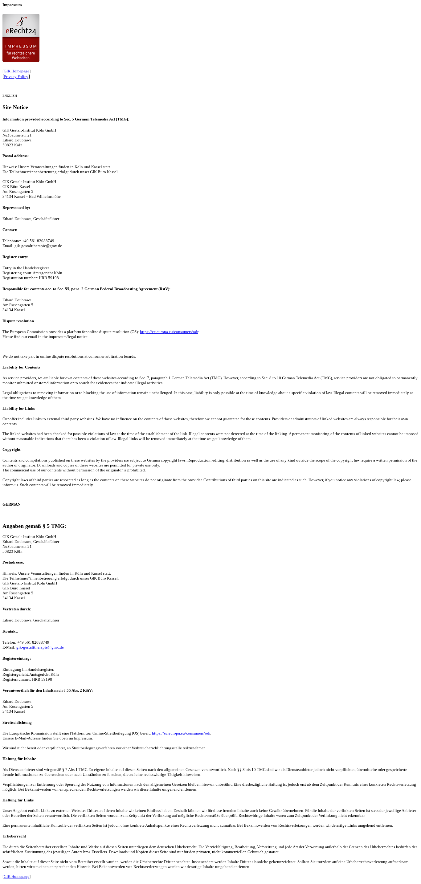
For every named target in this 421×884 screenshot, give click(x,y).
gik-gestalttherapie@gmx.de (40, 647)
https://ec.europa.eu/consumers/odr (169, 331)
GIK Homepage (16, 71)
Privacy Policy (16, 76)
